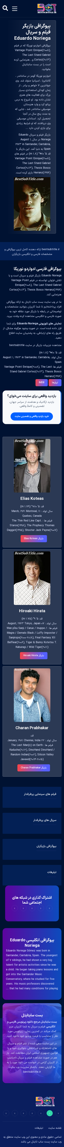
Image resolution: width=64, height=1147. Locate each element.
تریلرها (55, 382)
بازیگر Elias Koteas (34, 538)
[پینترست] (41, 1113)
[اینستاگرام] (15, 1113)
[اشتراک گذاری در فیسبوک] (49, 908)
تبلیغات (39, 1128)
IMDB (41, 382)
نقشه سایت (54, 1128)
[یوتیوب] (23, 1113)
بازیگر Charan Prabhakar (34, 768)
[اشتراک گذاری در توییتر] (41, 908)
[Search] (5, 8)
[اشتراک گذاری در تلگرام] (23, 908)
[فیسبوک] (58, 1113)
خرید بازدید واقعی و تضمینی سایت (32, 416)
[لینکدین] (6, 1113)
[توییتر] (50, 1113)
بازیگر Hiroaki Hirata (33, 655)
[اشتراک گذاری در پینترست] (32, 908)
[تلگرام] (32, 1113)
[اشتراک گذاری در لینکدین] (15, 908)
